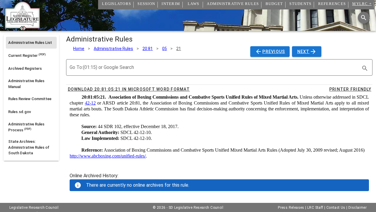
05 (164, 48)
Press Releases (291, 208)
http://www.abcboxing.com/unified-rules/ (108, 155)
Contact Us (335, 208)
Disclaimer (357, 208)
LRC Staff (315, 208)
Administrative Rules (113, 48)
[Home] (22, 28)
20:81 (147, 48)
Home (78, 48)
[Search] (364, 18)
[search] (365, 68)
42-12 (90, 102)
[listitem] (31, 43)
